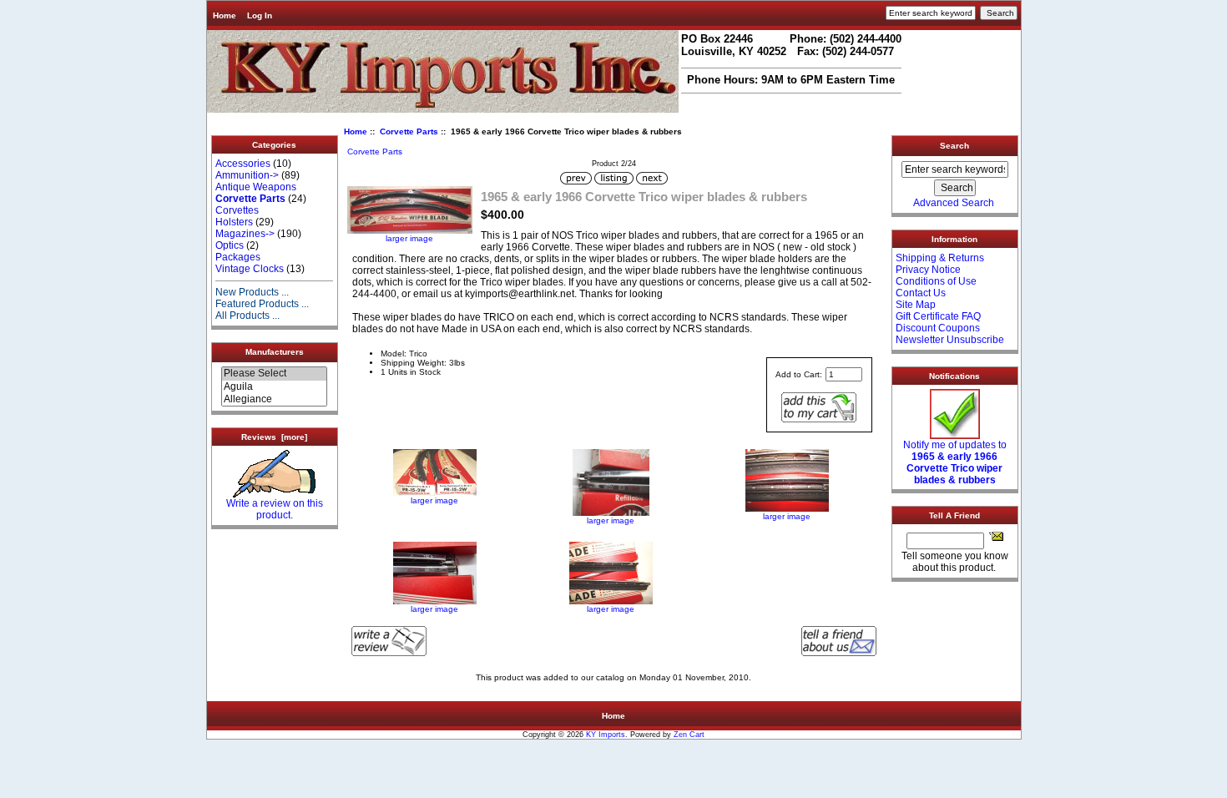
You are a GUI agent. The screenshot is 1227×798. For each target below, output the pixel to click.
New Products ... (252, 292)
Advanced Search (953, 203)
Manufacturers (274, 351)
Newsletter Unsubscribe (950, 340)
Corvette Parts (409, 131)
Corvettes (237, 210)
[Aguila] (274, 387)
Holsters (234, 222)
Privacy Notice (928, 269)
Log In (259, 15)
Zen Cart (689, 734)
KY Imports (605, 734)
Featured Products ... (262, 304)
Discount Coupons (938, 328)
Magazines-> (245, 234)
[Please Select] (274, 373)
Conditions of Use (936, 281)
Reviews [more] (274, 437)
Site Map (916, 305)
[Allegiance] (274, 399)
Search (954, 145)
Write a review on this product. (274, 509)
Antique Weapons (255, 187)
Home (224, 15)
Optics (229, 245)
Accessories (242, 163)
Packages (237, 257)
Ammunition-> (247, 175)
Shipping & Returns (940, 258)
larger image (434, 500)
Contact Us (921, 293)
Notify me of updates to (955, 462)
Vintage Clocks (249, 269)
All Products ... (247, 315)
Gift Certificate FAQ (938, 316)
